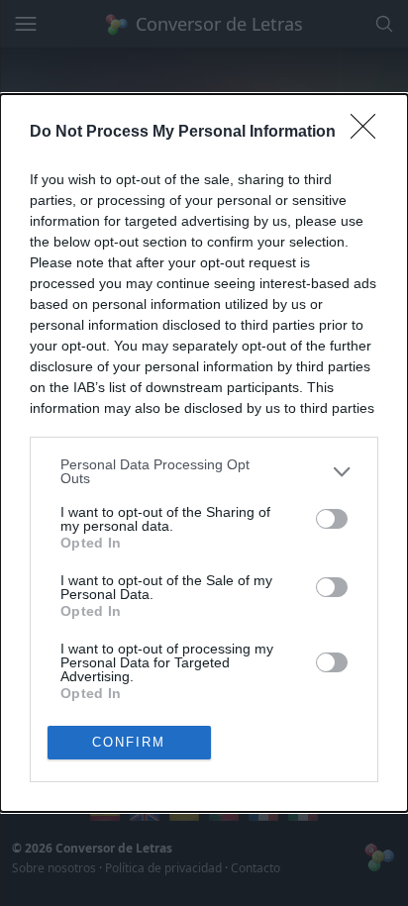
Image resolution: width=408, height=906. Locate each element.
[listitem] (204, 471)
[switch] (332, 519)
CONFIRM (128, 742)
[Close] (369, 132)
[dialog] (204, 453)
